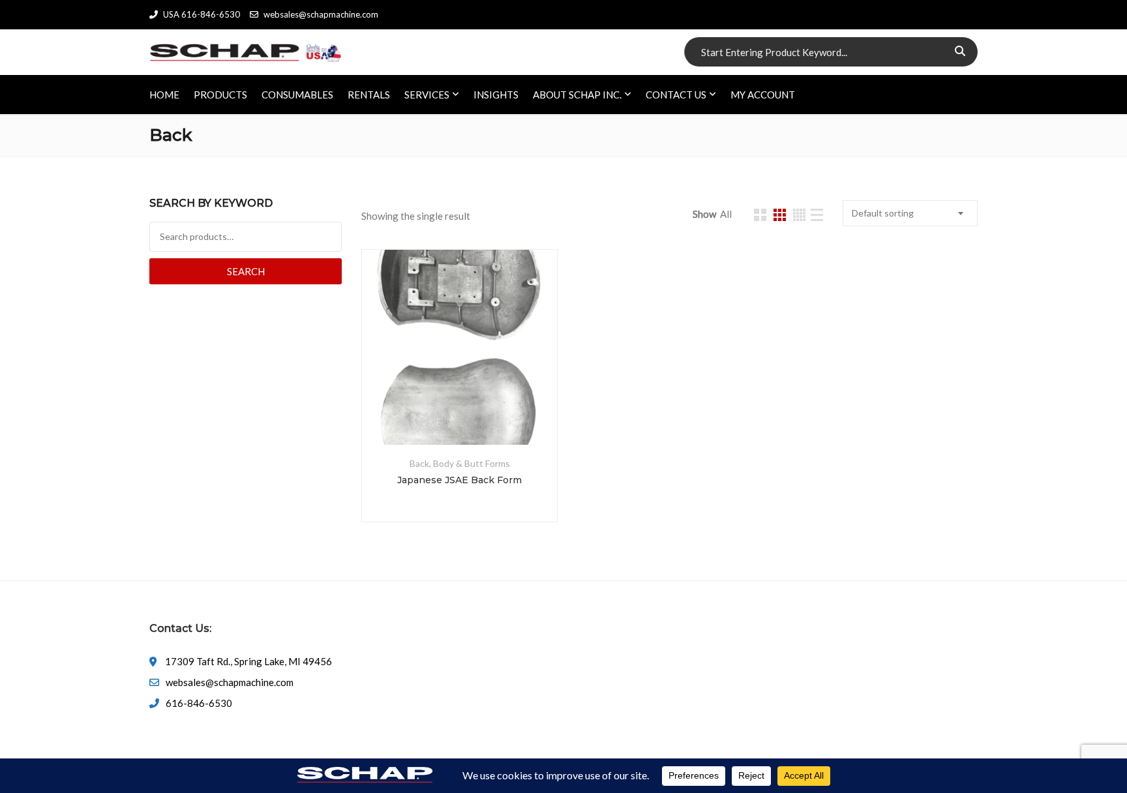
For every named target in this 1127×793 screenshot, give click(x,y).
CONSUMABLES (297, 94)
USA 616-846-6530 (201, 14)
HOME (164, 94)
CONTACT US (676, 94)
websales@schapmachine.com (320, 14)
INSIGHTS (495, 94)
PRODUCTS (220, 94)
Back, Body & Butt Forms (460, 463)
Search (246, 271)
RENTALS (369, 94)
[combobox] (910, 213)
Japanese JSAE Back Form (459, 480)
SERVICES (426, 94)
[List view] (817, 215)
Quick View (459, 413)
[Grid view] (760, 215)
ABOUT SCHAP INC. (577, 94)
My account (762, 94)
